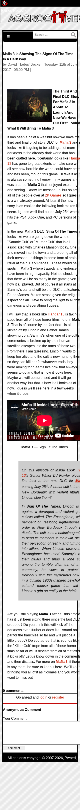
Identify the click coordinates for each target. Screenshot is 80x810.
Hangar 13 (56, 314)
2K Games (53, 195)
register (58, 697)
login (43, 697)
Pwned (70, 758)
